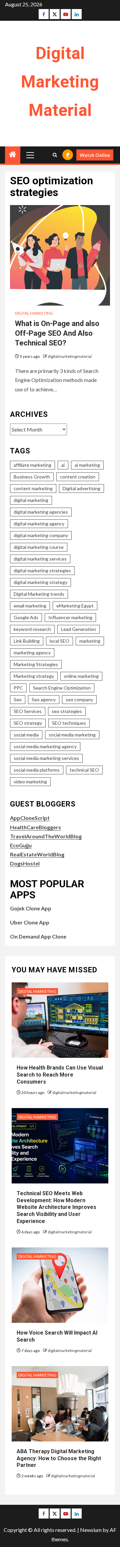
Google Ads (26, 617)
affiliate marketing (32, 465)
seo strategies (67, 711)
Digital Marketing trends (39, 594)
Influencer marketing (70, 617)
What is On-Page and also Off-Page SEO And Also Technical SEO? (57, 333)
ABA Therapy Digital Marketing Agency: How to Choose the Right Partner (59, 1458)
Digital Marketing (34, 313)
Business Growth (32, 476)
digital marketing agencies (41, 512)
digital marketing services (40, 559)
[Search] (55, 155)
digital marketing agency (39, 523)
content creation (77, 476)
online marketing (81, 676)
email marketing (30, 605)
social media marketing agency (45, 746)
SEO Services (28, 711)
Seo (18, 699)
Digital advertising (81, 488)
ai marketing (87, 465)
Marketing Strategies (36, 664)
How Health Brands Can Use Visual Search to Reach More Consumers (60, 1075)
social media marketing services (46, 758)
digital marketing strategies (42, 570)
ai (63, 465)
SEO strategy (28, 723)
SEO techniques (69, 723)
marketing (89, 641)
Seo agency (44, 699)
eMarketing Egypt (75, 605)
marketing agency (32, 652)
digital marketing (31, 500)
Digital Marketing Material (60, 82)
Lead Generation (78, 629)
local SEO (59, 641)
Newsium (91, 1530)
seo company (79, 699)
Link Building (27, 641)
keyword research (32, 629)
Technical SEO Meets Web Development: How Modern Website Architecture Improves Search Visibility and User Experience (56, 1207)
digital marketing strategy (40, 582)
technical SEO (84, 770)
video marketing (30, 781)
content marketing (33, 488)
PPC (18, 688)
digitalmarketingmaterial (70, 356)
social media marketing (72, 734)
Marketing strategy (34, 676)
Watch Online (95, 155)
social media (26, 734)
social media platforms (37, 770)
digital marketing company (41, 535)
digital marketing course (39, 547)
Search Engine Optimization (62, 688)
